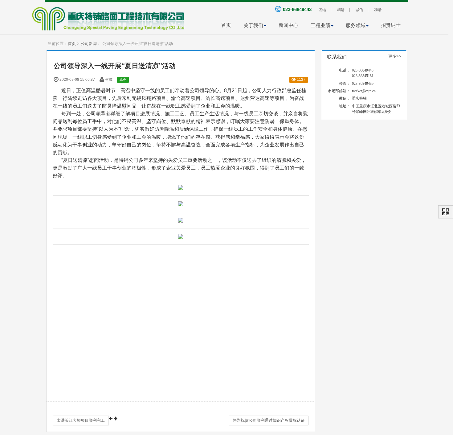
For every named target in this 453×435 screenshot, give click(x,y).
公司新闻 (89, 43)
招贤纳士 (391, 25)
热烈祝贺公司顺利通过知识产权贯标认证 (269, 420)
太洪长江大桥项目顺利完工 (81, 420)
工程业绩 (320, 25)
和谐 (378, 10)
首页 (226, 25)
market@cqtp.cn (364, 91)
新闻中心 (288, 25)
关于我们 (253, 25)
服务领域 (355, 25)
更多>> (394, 56)
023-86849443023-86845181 (362, 73)
